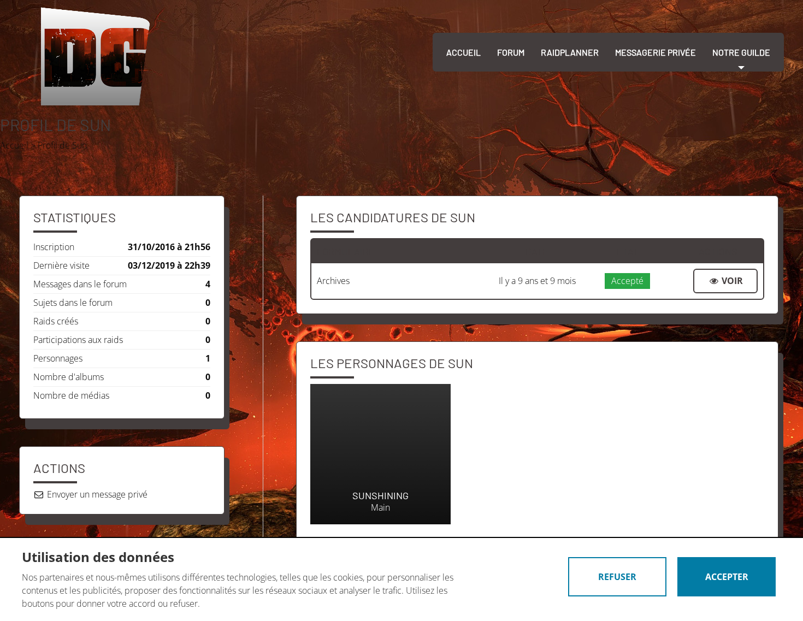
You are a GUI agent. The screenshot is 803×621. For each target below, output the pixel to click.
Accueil (463, 52)
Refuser (617, 577)
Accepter (726, 577)
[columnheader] (401, 251)
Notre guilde (741, 52)
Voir (731, 281)
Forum (510, 52)
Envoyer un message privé (96, 494)
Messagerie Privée (655, 52)
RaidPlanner (570, 52)
